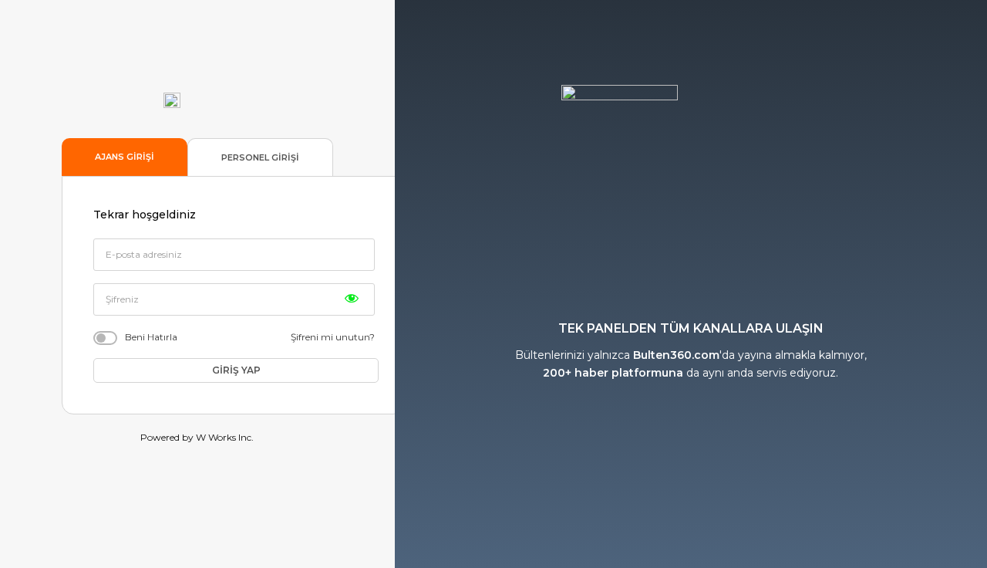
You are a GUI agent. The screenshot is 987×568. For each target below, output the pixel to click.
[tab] (124, 157)
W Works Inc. (225, 437)
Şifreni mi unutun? (333, 337)
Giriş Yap (236, 370)
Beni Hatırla (151, 337)
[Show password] (351, 298)
